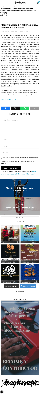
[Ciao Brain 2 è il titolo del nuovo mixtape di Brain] (20, 188)
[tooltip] (5, 108)
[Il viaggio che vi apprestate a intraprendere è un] (30, 273)
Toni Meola (5, 31)
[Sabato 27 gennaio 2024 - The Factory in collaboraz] (10, 253)
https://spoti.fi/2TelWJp (8, 99)
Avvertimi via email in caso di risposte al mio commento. (20, 158)
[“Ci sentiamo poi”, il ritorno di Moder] (20, 206)
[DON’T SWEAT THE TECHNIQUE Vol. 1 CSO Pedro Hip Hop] (30, 234)
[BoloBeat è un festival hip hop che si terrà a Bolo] (10, 273)
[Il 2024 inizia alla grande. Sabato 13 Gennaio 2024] (30, 253)
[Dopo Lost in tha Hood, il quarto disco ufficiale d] (10, 234)
